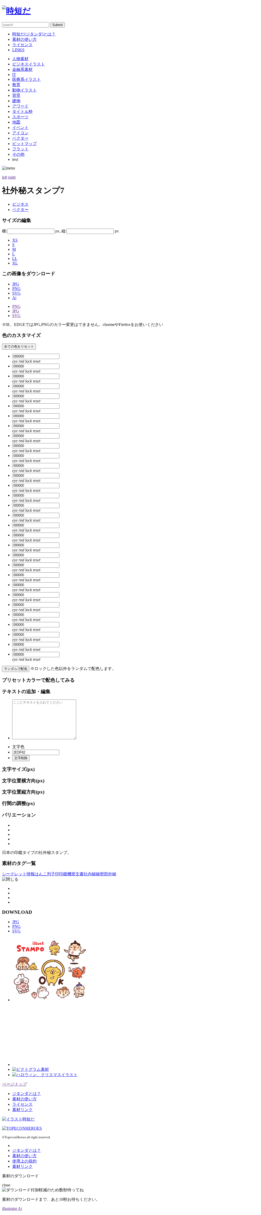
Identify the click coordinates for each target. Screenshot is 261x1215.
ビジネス (20, 204)
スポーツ (20, 117)
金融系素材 (22, 69)
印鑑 (63, 874)
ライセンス (22, 45)
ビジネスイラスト (28, 64)
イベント (20, 127)
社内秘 (90, 874)
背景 (16, 95)
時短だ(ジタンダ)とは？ (34, 34)
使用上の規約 (24, 1161)
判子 (51, 874)
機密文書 (75, 874)
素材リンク (22, 1109)
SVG (16, 293)
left (4, 177)
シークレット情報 (18, 874)
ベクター (20, 138)
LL (14, 258)
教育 (16, 85)
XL (15, 263)
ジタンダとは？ (26, 1093)
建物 (16, 101)
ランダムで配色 (15, 669)
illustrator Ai (12, 1208)
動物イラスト (24, 90)
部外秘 (110, 874)
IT (14, 74)
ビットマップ (24, 143)
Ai (14, 298)
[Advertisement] (50, 1034)
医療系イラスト (26, 79)
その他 (18, 154)
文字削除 (21, 758)
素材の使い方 (24, 39)
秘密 (100, 874)
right (12, 177)
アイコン (20, 133)
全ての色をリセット (19, 346)
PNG (16, 288)
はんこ (41, 874)
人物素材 (20, 59)
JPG (15, 284)
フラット (20, 149)
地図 (16, 122)
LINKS (18, 50)
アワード (20, 106)
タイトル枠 (22, 111)
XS (15, 240)
